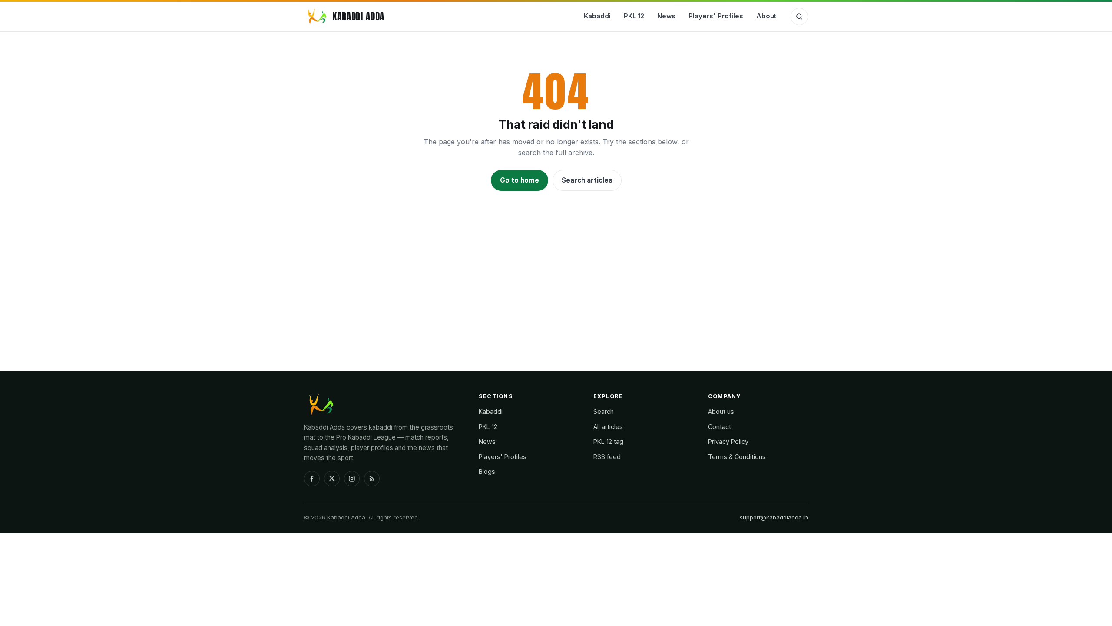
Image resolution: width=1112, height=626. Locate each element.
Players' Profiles (715, 16)
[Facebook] (312, 478)
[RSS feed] (372, 478)
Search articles (587, 180)
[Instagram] (352, 478)
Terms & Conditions (737, 456)
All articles (608, 426)
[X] (332, 478)
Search (603, 411)
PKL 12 (634, 16)
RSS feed (607, 456)
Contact (719, 426)
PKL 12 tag (608, 441)
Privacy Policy (728, 441)
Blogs (487, 471)
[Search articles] (799, 16)
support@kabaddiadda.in (774, 517)
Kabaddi (597, 16)
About (766, 16)
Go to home (519, 180)
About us (721, 411)
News (666, 16)
